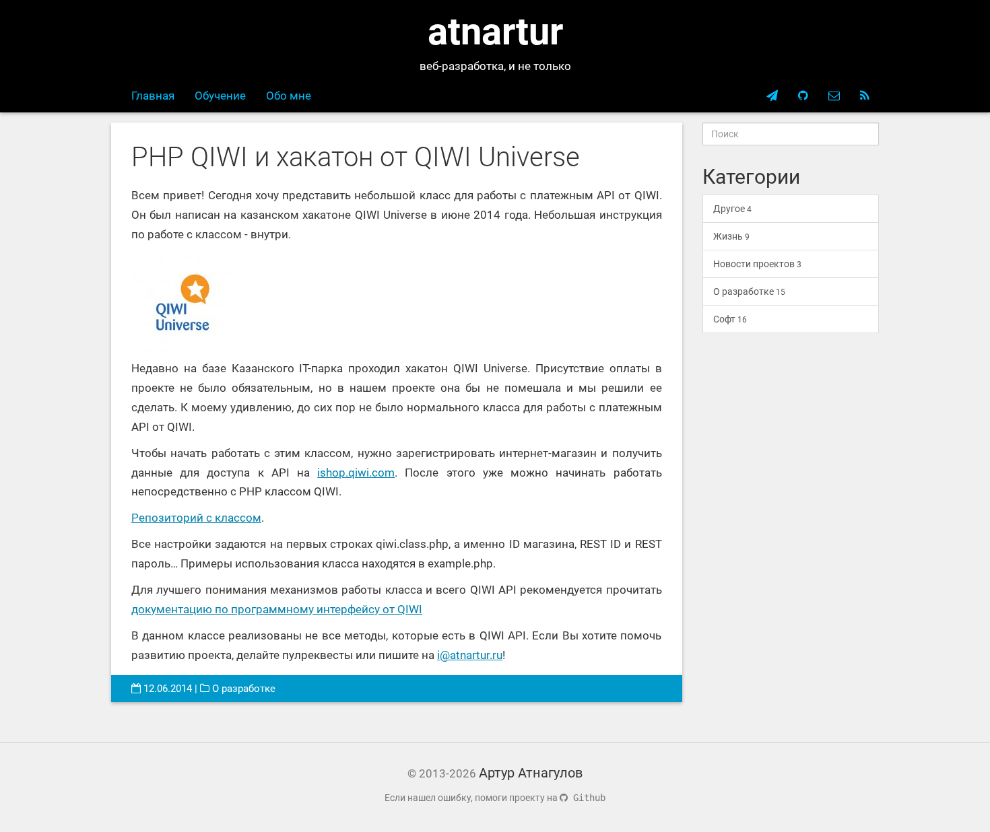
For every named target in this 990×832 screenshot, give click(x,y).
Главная (152, 95)
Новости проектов (757, 263)
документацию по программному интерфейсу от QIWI (276, 609)
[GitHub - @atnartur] (803, 95)
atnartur (495, 31)
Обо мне (288, 95)
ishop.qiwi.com (356, 472)
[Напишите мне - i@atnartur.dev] (834, 95)
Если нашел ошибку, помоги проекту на (495, 797)
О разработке (243, 689)
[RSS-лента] (864, 95)
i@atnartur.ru (469, 655)
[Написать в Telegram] (772, 95)
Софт (730, 319)
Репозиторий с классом (196, 517)
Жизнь (731, 236)
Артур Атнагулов (531, 773)
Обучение (220, 95)
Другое (732, 208)
